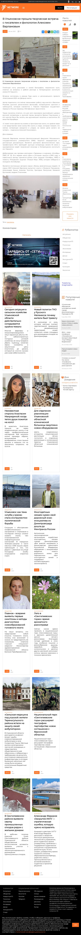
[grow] (70, 24)
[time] (64, 24)
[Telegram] (79, 2)
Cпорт (65, 263)
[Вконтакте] (72, 2)
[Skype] (55, 32)
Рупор (36, 907)
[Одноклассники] (69, 2)
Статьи (36, 894)
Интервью (67, 252)
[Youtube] (76, 2)
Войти (60, 8)
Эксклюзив (67, 249)
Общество (67, 238)
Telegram (22, 899)
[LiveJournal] (49, 32)
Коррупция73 (68, 241)
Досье (65, 256)
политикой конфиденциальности (30, 932)
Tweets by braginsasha (67, 284)
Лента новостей (67, 19)
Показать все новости (70, 216)
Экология (66, 270)
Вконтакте (22, 894)
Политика (66, 245)
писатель (10, 222)
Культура (66, 267)
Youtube (21, 896)
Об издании (38, 891)
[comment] (75, 24)
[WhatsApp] (52, 32)
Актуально (67, 234)
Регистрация (72, 8)
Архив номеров (39, 896)
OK (75, 925)
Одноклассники (24, 891)
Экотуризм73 (68, 259)
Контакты (37, 904)
